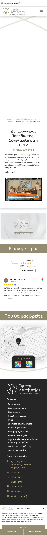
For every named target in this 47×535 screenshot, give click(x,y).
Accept (23, 527)
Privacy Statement (29, 532)
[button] (44, 508)
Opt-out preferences (17, 532)
